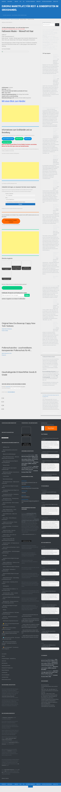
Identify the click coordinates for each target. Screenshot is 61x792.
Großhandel (9, 750)
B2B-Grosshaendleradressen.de (28, 534)
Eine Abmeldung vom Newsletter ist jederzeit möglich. (16, 201)
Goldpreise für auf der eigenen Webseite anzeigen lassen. (12, 208)
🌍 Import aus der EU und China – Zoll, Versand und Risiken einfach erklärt (11, 638)
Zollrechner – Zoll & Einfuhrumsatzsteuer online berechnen (9, 617)
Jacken (7, 738)
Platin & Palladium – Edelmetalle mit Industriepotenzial (8, 570)
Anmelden (38, 1)
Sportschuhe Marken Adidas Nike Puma (50, 559)
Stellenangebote (6, 586)
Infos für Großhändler (5, 674)
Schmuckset (44, 44)
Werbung (4, 609)
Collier (44, 31)
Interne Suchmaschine (47, 424)
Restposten (12, 696)
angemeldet (8, 386)
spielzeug (44, 47)
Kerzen (54, 36)
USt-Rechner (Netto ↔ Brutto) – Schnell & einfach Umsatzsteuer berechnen (10, 593)
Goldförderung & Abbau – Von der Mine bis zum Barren (10, 527)
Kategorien (10, 1)
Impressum (5, 555)
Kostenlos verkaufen (30, 1)
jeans (51, 36)
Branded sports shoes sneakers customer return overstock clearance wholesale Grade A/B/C (30, 459)
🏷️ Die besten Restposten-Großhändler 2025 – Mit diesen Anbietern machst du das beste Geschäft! (11, 633)
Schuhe (49, 44)
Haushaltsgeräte (45, 34)
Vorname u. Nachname (9, 193)
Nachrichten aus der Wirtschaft (49, 390)
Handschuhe (11, 738)
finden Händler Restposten (9, 769)
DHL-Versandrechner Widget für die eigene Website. (10, 486)
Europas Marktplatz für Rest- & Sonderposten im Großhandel (30, 8)
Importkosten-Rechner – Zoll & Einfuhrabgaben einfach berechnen (11, 552)
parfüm (44, 40)
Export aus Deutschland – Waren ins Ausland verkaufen (10, 503)
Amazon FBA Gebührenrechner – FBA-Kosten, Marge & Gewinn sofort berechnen (10, 457)
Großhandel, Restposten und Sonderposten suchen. (14, 293)
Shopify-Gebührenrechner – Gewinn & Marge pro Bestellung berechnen (10, 578)
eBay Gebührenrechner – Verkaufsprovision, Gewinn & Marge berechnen (10, 499)
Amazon (16, 1)
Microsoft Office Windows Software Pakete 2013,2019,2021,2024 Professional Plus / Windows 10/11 (30, 632)
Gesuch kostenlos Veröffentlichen (9, 506)
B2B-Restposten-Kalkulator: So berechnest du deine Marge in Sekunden (10, 473)
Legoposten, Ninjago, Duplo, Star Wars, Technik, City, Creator (55, 325)
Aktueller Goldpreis (5, 778)
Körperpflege (46, 37)
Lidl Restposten (4, 672)
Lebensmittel (4, 696)
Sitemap (3, 656)
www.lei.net (4, 660)
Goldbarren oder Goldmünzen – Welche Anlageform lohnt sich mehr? (9, 523)
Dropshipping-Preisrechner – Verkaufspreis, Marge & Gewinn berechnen (10, 495)
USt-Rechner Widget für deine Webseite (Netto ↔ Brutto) (11, 598)
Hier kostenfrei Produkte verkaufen (11, 221)
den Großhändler (11, 392)
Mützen (15, 738)
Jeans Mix (24, 492)
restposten (46, 42)
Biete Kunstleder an (25, 496)
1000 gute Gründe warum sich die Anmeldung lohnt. (11, 224)
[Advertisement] (20, 113)
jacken (48, 36)
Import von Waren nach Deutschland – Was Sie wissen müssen (10, 548)
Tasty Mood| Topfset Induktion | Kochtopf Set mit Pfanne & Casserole (56, 183)
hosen (49, 34)
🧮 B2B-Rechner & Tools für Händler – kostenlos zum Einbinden (9, 628)
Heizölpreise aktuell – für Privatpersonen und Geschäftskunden (10, 543)
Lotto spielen (4, 653)
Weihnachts (4, 744)
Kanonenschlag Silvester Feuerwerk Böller (30, 488)
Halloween (12, 388)
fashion (52, 31)
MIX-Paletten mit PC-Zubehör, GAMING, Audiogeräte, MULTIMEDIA (56, 131)
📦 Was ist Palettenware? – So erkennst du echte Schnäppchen (10, 648)
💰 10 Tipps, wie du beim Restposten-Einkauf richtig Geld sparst (10, 624)
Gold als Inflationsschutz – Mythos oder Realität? (9, 514)
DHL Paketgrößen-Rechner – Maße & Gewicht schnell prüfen (10, 482)
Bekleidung (57, 29)
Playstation (51, 40)
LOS (57, 24)
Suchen (27, 295)
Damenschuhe (47, 31)
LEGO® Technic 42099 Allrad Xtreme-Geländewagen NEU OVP (56, 255)
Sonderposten (10, 717)
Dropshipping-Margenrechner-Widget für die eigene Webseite (10, 491)
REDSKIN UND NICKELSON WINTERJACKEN (56, 157)
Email (6, 197)
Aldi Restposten (4, 663)
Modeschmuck (52, 39)
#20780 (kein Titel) (6, 447)
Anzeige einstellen (6, 465)
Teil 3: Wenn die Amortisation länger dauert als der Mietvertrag (51, 396)
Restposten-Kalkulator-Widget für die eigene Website (10, 574)
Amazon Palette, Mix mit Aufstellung (49, 580)
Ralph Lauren (55, 40)
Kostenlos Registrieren (47, 1)
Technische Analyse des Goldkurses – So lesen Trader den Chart (10, 589)
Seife (52, 44)
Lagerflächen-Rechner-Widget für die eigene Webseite (10, 559)
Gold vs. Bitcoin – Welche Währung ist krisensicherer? (9, 518)
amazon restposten (49, 29)
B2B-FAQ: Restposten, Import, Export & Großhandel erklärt (9, 468)
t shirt (53, 47)
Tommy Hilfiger (49, 47)
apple (53, 29)
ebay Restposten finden (6, 665)
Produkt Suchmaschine (47, 22)
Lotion (46, 39)
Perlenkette (47, 40)
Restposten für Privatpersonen (7, 667)
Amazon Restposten (5, 670)
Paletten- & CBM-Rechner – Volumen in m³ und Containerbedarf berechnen (10, 563)
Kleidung (8, 696)
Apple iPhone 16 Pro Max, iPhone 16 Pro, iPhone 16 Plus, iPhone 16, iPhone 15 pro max (30, 468)
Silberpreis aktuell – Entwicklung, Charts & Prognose (10, 582)
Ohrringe (57, 39)
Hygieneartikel (53, 34)
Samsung (54, 42)
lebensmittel (55, 37)
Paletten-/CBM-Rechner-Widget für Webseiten (11, 566)
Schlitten (3, 739)
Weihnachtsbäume (8, 739)
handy (55, 32)
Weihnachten (51, 48)
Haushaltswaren (25, 499)
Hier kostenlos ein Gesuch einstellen (12, 288)
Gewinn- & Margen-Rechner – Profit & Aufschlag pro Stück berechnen (9, 510)
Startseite (4, 1)
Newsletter (55, 1)
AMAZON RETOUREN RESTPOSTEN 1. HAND (50, 519)
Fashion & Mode (24, 491)
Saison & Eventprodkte (14, 19)
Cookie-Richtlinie (6, 476)
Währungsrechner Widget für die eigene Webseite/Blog (9, 606)
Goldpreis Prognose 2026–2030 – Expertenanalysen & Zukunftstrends (8, 539)
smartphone (46, 45)
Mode (49, 39)
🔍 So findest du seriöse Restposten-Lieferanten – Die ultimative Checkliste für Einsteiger (9, 643)
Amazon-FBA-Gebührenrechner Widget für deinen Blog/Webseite (10, 461)
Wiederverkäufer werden (6, 679)
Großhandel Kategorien (5, 19)
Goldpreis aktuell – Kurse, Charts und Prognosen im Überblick (9, 535)
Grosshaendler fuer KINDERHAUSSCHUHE (50, 548)
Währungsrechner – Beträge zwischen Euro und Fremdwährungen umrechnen (10, 602)
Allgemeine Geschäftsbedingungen (9, 454)
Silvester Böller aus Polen (13, 742)
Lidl (23, 1)
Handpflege (51, 33)
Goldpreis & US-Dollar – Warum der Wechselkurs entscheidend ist (8, 531)
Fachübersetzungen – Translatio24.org (9, 658)
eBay (5, 771)
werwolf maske (17, 388)
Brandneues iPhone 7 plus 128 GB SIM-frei (50, 533)
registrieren (51, 366)
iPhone (45, 36)
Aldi (20, 1)
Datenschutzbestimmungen (8, 479)
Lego (43, 39)
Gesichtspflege (45, 33)
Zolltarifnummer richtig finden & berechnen (10, 620)
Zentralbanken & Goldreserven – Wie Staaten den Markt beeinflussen (10, 613)
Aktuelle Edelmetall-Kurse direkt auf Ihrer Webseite (9, 450)
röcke (51, 42)
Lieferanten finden (5, 677)
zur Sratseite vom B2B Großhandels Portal (9, 183)
